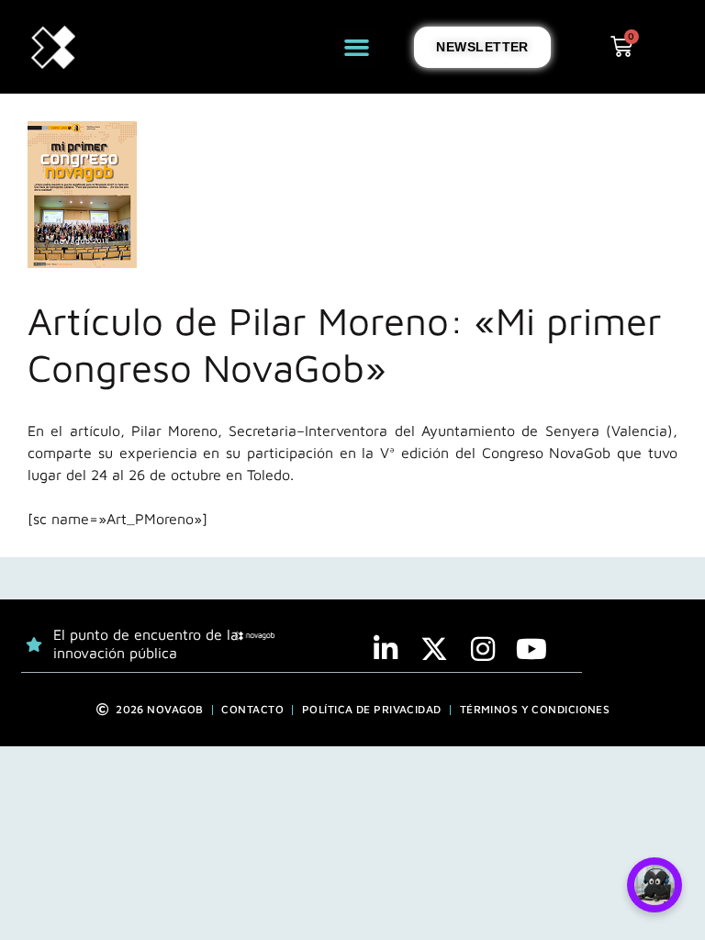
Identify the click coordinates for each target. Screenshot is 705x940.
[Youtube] (531, 649)
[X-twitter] (434, 649)
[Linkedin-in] (385, 649)
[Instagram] (483, 649)
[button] (357, 47)
